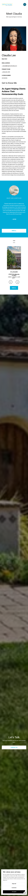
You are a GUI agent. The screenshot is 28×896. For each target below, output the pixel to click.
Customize (14, 887)
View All (14, 230)
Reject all (14, 883)
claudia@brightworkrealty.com (10, 65)
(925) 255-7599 (6, 71)
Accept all (14, 891)
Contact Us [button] (14, 747)
